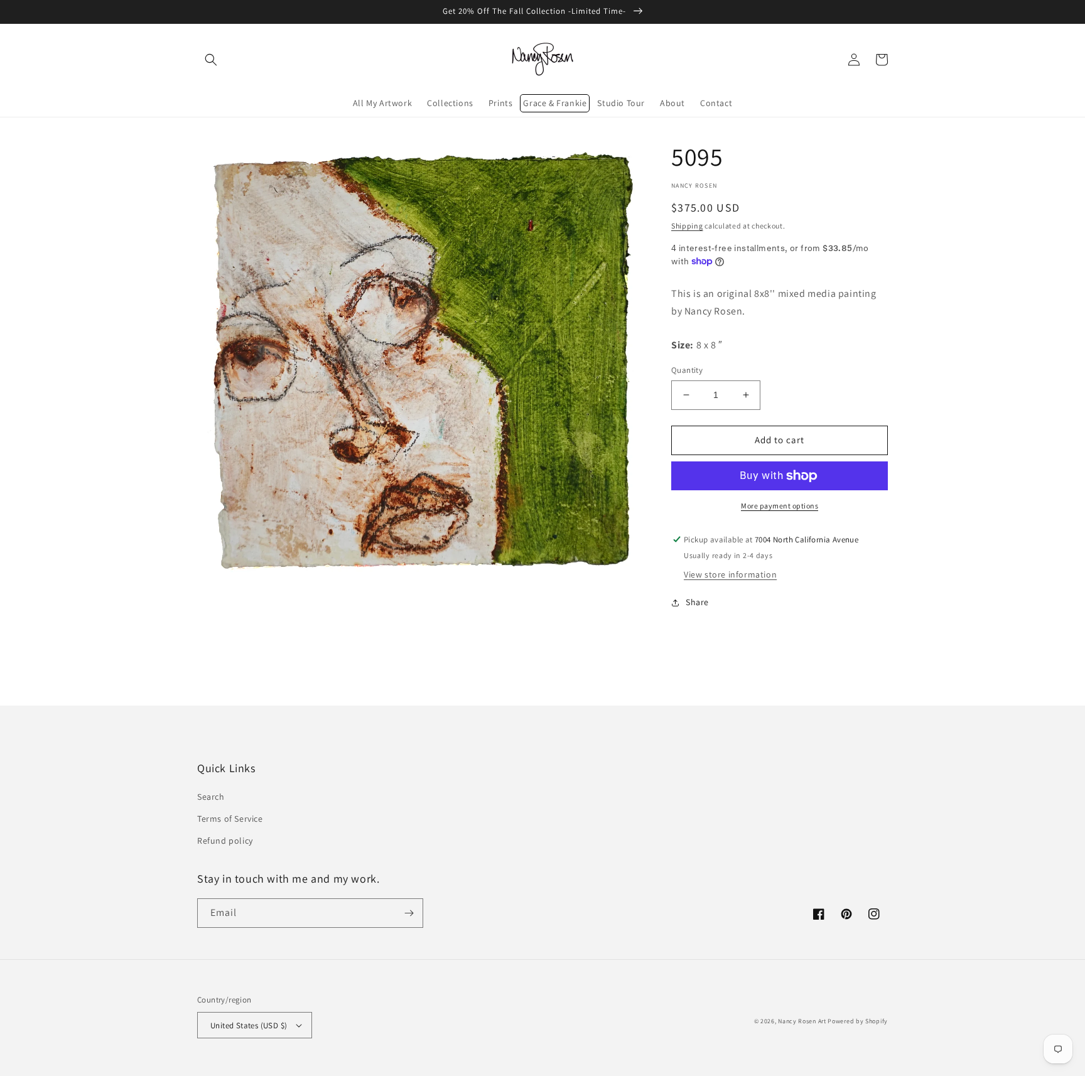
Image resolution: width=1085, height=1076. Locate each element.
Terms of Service (230, 818)
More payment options (779, 505)
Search (211, 796)
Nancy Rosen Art (802, 1021)
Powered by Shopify (858, 1021)
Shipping (687, 225)
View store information (730, 574)
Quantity (687, 370)
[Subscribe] (409, 913)
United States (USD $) (248, 1025)
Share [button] (697, 602)
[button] (211, 59)
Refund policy (225, 840)
